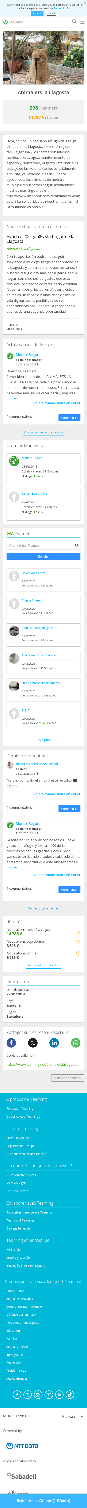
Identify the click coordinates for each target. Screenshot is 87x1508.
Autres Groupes (17, 1378)
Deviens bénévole (18, 1228)
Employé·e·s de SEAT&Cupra (25, 1266)
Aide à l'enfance (17, 1347)
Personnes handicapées (22, 1323)
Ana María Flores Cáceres (39, 655)
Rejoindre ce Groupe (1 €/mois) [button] (43, 1500)
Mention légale (16, 1183)
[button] (78, 933)
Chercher (43, 556)
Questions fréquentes (21, 1175)
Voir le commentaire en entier (56, 403)
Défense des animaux (21, 1315)
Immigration (14, 1355)
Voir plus (44, 740)
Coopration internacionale (24, 1306)
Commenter (69, 418)
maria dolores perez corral (37, 763)
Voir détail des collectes (43, 965)
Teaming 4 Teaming (20, 1220)
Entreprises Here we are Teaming (29, 1212)
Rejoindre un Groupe (20, 1146)
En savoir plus (62, 8)
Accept (37, 13)
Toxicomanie (15, 1291)
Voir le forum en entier (43, 908)
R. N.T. (26, 710)
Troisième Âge (16, 1370)
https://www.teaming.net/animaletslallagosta (42, 1064)
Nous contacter (17, 1191)
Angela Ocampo (33, 600)
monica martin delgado (37, 628)
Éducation (13, 1331)
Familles (12, 1339)
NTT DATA (13, 1249)
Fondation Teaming (19, 1108)
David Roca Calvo (34, 573)
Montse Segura (28, 354)
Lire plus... (13, 398)
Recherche (13, 1362)
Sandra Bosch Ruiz (34, 493)
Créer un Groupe (17, 1138)
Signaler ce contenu (67, 1078)
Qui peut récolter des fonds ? (26, 1154)
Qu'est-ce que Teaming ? (23, 1116)
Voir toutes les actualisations (43, 432)
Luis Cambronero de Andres (41, 683)
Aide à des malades (19, 1299)
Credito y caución (18, 1258)
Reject (51, 13)
